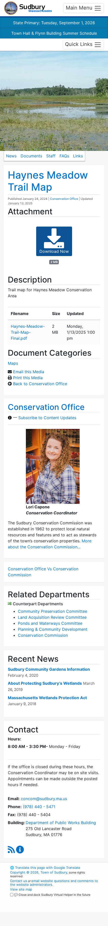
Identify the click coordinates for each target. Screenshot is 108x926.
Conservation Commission (43, 635)
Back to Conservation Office (40, 383)
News (11, 155)
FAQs (64, 155)
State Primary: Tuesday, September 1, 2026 (54, 22)
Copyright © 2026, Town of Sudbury (38, 872)
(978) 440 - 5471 (39, 806)
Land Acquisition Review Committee (52, 617)
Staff (51, 155)
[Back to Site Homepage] (28, 8)
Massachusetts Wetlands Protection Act (47, 697)
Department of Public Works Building (61, 822)
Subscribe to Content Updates (47, 417)
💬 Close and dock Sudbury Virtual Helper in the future (52, 895)
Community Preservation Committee (52, 611)
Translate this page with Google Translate (45, 868)
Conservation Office (64, 199)
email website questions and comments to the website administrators (54, 883)
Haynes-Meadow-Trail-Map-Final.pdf (28, 332)
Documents (31, 155)
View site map (21, 889)
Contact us (18, 881)
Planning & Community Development (52, 629)
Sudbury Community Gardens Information (49, 669)
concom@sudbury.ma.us (44, 798)
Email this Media (28, 371)
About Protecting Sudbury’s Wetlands (45, 683)
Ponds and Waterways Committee (50, 623)
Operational (41, 923)
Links (78, 155)
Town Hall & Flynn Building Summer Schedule (54, 33)
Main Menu (80, 8)
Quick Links (79, 44)
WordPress (32, 899)
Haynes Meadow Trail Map (48, 181)
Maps (13, 363)
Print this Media (28, 377)
